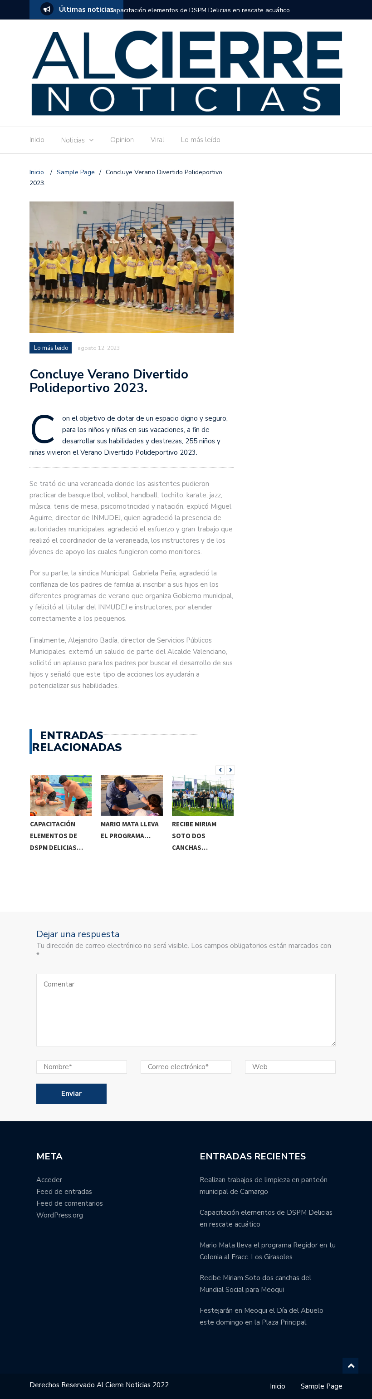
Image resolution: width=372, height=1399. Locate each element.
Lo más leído (200, 139)
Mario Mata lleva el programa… (58, 830)
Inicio (36, 139)
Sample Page (322, 1386)
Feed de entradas (64, 1191)
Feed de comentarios (69, 1203)
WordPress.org (59, 1215)
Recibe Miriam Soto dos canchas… (123, 836)
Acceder (49, 1179)
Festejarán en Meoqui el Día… (198, 863)
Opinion (122, 139)
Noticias (73, 140)
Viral (157, 139)
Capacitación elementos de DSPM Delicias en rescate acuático (199, 10)
